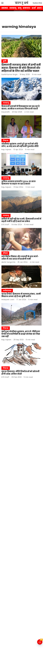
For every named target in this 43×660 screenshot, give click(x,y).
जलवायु (12, 8)
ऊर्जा (34, 8)
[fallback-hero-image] (21, 46)
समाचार (26, 8)
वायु (19, 8)
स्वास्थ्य (4, 8)
